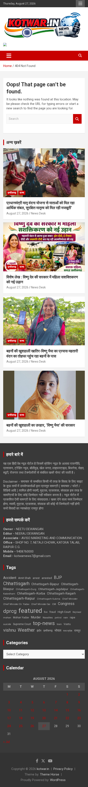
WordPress (58, 780)
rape (72, 617)
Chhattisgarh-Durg (26, 589)
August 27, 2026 (17, 213)
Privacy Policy (63, 769)
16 (79, 710)
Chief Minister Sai (40, 604)
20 (44, 718)
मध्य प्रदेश (67, 630)
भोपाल (57, 630)
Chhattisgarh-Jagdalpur (53, 589)
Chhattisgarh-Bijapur (45, 584)
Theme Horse (49, 774)
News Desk (38, 213)
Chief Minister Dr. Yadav (16, 604)
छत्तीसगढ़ (48, 630)
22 (67, 718)
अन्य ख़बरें (13, 142)
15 (67, 710)
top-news (44, 623)
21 (55, 718)
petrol (58, 617)
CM (54, 604)
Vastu (67, 624)
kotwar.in (43, 769)
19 (32, 718)
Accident (9, 578)
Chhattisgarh (16, 583)
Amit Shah (24, 578)
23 (79, 718)
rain (65, 617)
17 (9, 718)
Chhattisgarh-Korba (31, 593)
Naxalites (48, 617)
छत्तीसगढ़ (12, 192)
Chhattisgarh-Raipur (19, 598)
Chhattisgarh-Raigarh (61, 593)
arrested (47, 578)
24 (9, 726)
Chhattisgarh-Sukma (48, 598)
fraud (52, 612)
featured (30, 610)
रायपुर (77, 630)
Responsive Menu (80, 3)
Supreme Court (22, 624)
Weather (26, 630)
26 (32, 726)
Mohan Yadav (21, 617)
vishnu (9, 630)
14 (55, 710)
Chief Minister (70, 598)
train (59, 624)
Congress (66, 603)
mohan (7, 617)
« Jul (6, 742)
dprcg (10, 611)
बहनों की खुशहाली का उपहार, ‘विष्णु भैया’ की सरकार (40, 425)
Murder (36, 617)
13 (44, 710)
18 (20, 718)
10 (9, 710)
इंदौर (39, 630)
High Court (64, 611)
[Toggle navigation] (9, 56)
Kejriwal (77, 612)
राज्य (22, 192)
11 (20, 710)
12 (32, 710)
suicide (7, 624)
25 (20, 726)
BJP (58, 577)
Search (77, 119)
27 (44, 726)
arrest (36, 578)
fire (45, 612)
